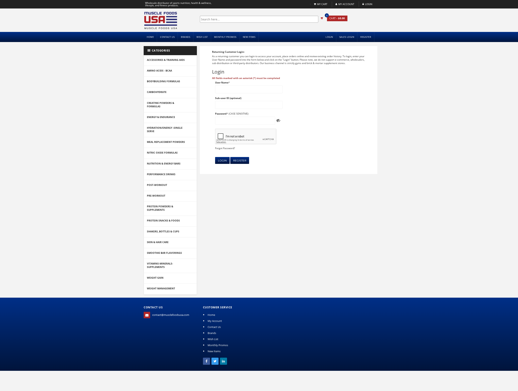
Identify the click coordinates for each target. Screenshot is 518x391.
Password (221, 113)
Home (150, 36)
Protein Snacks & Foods (163, 220)
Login (222, 160)
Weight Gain (155, 277)
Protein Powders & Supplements (160, 208)
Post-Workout (157, 185)
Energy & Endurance (161, 117)
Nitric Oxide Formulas (162, 152)
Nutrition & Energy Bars (163, 163)
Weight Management (161, 288)
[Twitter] (215, 361)
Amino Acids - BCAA (159, 70)
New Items (249, 36)
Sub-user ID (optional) (228, 98)
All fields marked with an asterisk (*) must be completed (246, 78)
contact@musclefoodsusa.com (170, 315)
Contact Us (167, 36)
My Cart (322, 4)
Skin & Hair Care (158, 242)
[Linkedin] (223, 361)
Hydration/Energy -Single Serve (165, 129)
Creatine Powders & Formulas (160, 104)
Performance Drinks (161, 174)
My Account (346, 4)
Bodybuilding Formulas (163, 81)
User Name (221, 82)
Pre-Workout (156, 195)
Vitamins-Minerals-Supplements (160, 265)
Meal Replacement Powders (166, 142)
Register (239, 160)
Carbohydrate (157, 92)
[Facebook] (206, 361)
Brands (185, 36)
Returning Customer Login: (228, 52)
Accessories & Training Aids (166, 60)
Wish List (202, 36)
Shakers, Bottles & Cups (163, 231)
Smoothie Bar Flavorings (164, 253)
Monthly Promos (225, 36)
